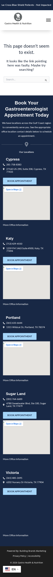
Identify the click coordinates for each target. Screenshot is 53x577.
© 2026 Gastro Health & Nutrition (26, 562)
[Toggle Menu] (48, 20)
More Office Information (15, 225)
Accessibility (34, 556)
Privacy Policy (19, 556)
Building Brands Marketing (33, 550)
